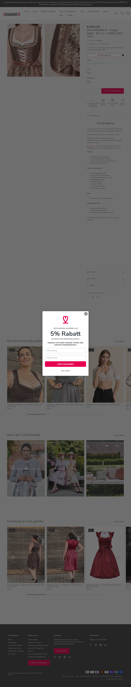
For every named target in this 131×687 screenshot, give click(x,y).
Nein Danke (65, 371)
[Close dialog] (86, 314)
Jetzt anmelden (65, 364)
